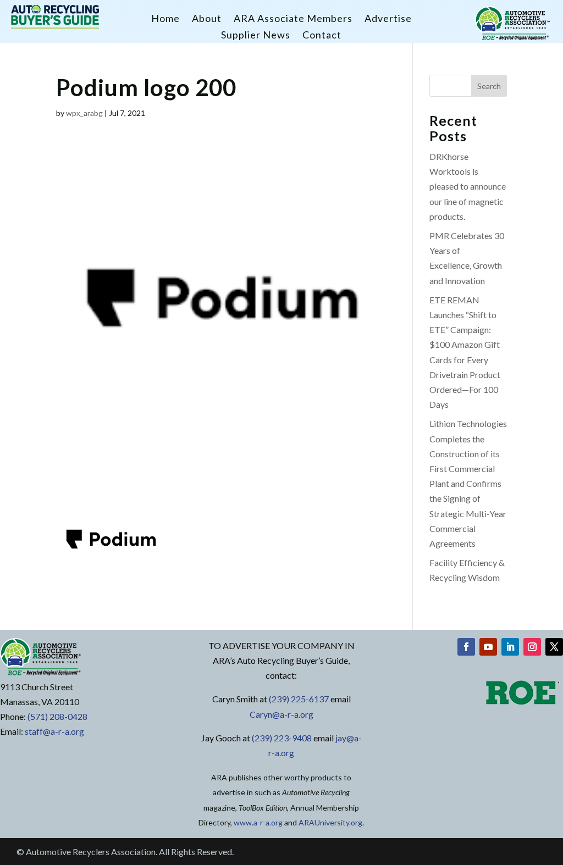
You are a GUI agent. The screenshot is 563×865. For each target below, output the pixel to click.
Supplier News (255, 36)
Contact (321, 36)
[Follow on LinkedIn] (510, 647)
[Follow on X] (554, 647)
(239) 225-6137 (299, 699)
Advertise (388, 19)
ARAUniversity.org (330, 822)
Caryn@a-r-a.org (281, 714)
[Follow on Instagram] (532, 647)
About (207, 19)
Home (165, 19)
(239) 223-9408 (282, 738)
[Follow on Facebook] (466, 647)
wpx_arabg (84, 113)
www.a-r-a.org (258, 822)
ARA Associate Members (293, 19)
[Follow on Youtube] (488, 647)
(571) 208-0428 (57, 716)
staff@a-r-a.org (54, 731)
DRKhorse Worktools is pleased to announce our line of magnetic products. (467, 186)
